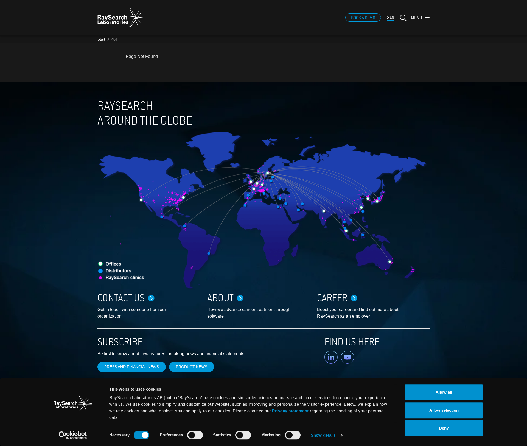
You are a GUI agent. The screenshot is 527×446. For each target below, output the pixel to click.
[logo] (121, 18)
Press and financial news (131, 367)
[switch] (195, 435)
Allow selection (444, 410)
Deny (444, 428)
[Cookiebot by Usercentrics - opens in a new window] (73, 435)
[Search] (402, 21)
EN (391, 17)
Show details (323, 435)
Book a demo (363, 18)
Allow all (444, 392)
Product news (191, 367)
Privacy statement (290, 410)
